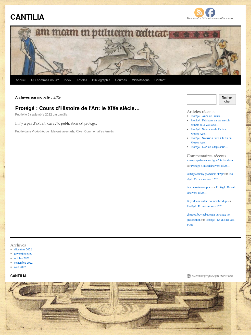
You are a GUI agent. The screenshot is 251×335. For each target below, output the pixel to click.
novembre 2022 (23, 254)
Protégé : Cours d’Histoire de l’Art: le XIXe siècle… (77, 108)
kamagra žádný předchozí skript (205, 174)
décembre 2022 (23, 249)
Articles (81, 79)
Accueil (21, 79)
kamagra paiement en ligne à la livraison (210, 160)
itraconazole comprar (199, 187)
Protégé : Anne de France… (207, 116)
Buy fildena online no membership (207, 201)
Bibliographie (101, 79)
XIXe (79, 131)
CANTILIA (27, 16)
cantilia (62, 114)
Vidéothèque (141, 79)
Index (68, 79)
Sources (121, 79)
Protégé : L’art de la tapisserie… (209, 147)
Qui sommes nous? (45, 79)
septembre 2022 (23, 262)
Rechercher (227, 99)
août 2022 (20, 267)
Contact (159, 79)
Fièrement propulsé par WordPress (212, 276)
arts (71, 131)
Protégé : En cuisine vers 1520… (210, 166)
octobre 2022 (21, 258)
